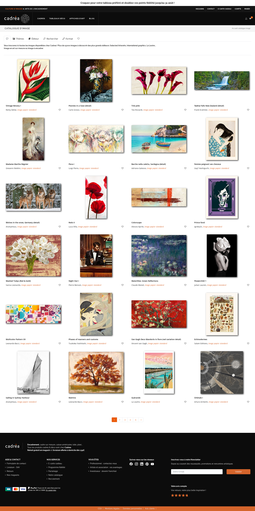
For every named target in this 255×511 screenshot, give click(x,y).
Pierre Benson (75, 285)
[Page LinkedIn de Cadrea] (142, 464)
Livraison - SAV (13, 467)
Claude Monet (137, 285)
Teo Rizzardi (136, 110)
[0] (250, 18)
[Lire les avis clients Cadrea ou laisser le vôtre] (181, 494)
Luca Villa (73, 226)
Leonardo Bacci (12, 343)
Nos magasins (13, 475)
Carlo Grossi (74, 110)
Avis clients (150, 509)
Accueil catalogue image (241, 28)
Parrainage (53, 471)
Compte (238, 9)
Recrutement (54, 479)
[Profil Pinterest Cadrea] (147, 464)
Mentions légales (112, 509)
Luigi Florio (73, 168)
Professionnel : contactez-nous (103, 463)
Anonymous (11, 226)
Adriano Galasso (138, 168)
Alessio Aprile (137, 226)
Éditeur (35, 38)
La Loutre (135, 402)
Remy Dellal (11, 110)
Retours (10, 471)
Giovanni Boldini (13, 168)
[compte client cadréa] (246, 18)
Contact (210, 9)
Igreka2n (198, 226)
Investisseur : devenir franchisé (103, 471)
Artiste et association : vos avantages (106, 467)
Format (69, 38)
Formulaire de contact (16, 463)
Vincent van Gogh (139, 343)
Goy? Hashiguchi (201, 168)
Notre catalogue (55, 475)
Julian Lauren (200, 285)
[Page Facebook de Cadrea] (131, 464)
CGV (100, 509)
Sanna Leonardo (13, 285)
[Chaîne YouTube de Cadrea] (152, 464)
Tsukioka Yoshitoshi (77, 343)
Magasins (200, 9)
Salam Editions (200, 343)
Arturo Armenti (201, 402)
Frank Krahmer (201, 110)
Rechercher (52, 38)
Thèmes (19, 38)
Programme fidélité (56, 467)
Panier (247, 9)
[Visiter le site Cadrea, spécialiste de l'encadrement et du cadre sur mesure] (15, 446)
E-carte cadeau (224, 9)
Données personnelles (132, 509)
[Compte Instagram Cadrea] (137, 464)
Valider (238, 471)
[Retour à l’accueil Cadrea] (17, 18)
